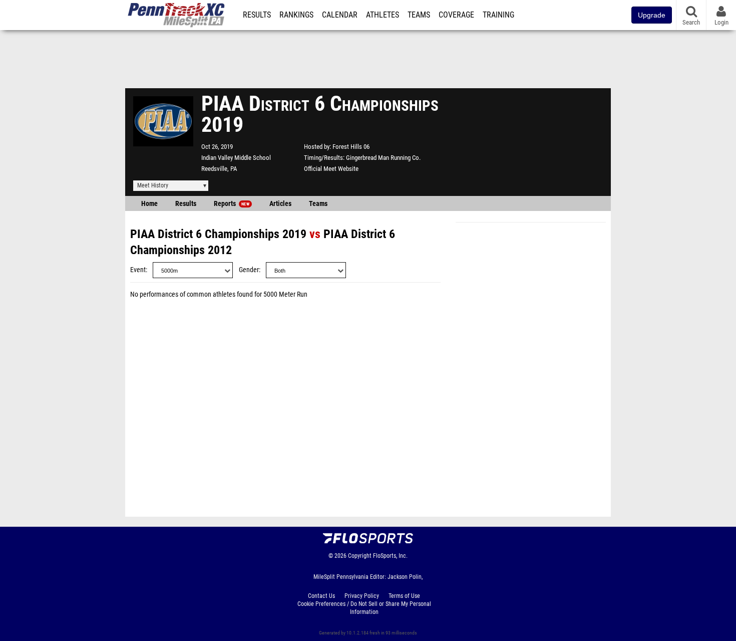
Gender (249, 270)
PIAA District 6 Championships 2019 (218, 234)
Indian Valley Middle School (236, 157)
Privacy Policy (361, 595)
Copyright (360, 555)
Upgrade (651, 15)
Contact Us (321, 595)
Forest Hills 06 (351, 146)
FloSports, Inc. (390, 555)
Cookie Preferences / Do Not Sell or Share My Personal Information (364, 607)
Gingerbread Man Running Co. (383, 157)
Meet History (152, 185)
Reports (231, 203)
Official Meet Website (331, 168)
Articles (280, 203)
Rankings (296, 15)
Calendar (339, 15)
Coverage (456, 15)
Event (138, 270)
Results (257, 15)
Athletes (382, 15)
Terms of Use (404, 595)
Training (498, 15)
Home (149, 203)
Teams (419, 15)
